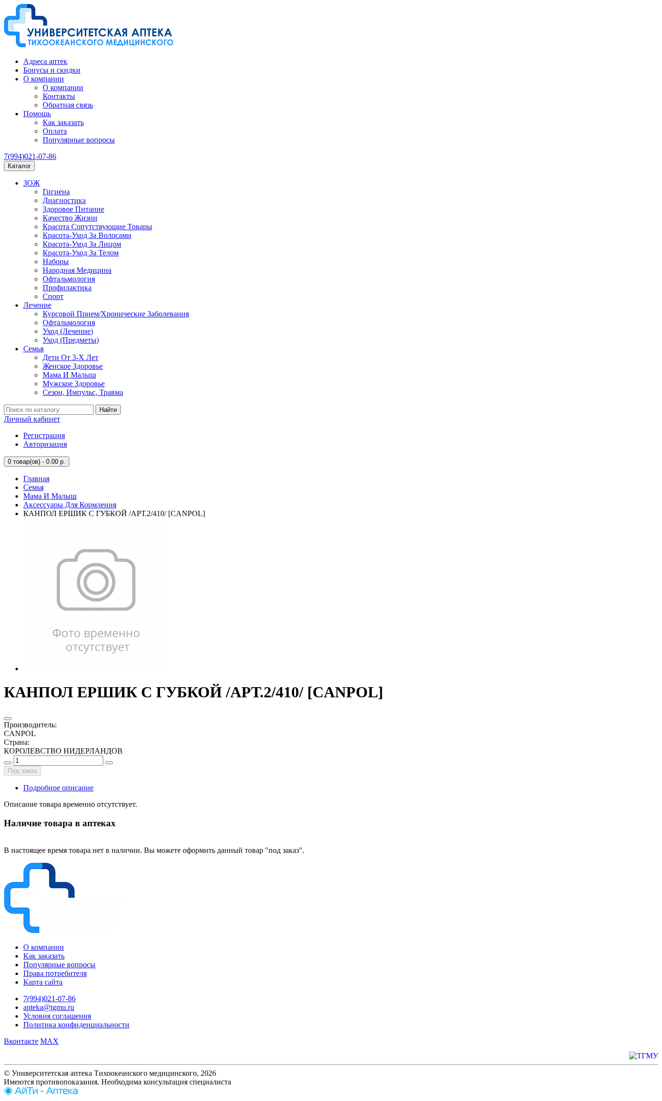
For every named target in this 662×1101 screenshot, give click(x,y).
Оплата (55, 131)
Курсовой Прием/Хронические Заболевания (116, 314)
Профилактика (67, 287)
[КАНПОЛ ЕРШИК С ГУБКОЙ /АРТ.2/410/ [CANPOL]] (96, 668)
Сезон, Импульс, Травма (83, 392)
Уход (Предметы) (71, 340)
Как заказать (63, 122)
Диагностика (64, 200)
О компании (43, 79)
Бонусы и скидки (51, 70)
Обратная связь (68, 105)
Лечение (37, 305)
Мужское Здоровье (74, 383)
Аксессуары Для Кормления (69, 505)
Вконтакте (21, 1041)
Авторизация (45, 444)
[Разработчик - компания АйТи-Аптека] (41, 1092)
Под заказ (22, 770)
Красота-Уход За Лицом (82, 244)
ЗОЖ (31, 183)
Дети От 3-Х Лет (70, 357)
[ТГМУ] (643, 1056)
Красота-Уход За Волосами (87, 235)
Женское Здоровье (73, 366)
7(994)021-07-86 (30, 156)
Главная (36, 478)
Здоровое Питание (73, 209)
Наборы (56, 261)
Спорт (53, 296)
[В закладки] (8, 718)
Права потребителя (55, 973)
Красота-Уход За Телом (81, 253)
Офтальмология (69, 279)
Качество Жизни (70, 218)
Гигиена (56, 192)
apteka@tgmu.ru (48, 1007)
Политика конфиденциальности (76, 1025)
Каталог (19, 166)
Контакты (59, 96)
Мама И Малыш (69, 375)
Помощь (37, 114)
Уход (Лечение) (68, 331)
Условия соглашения (57, 1016)
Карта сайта (43, 982)
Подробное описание (58, 788)
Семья (33, 349)
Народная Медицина (77, 270)
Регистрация (44, 435)
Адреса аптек (45, 61)
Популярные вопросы (79, 140)
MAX (49, 1041)
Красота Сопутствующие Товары (97, 226)
